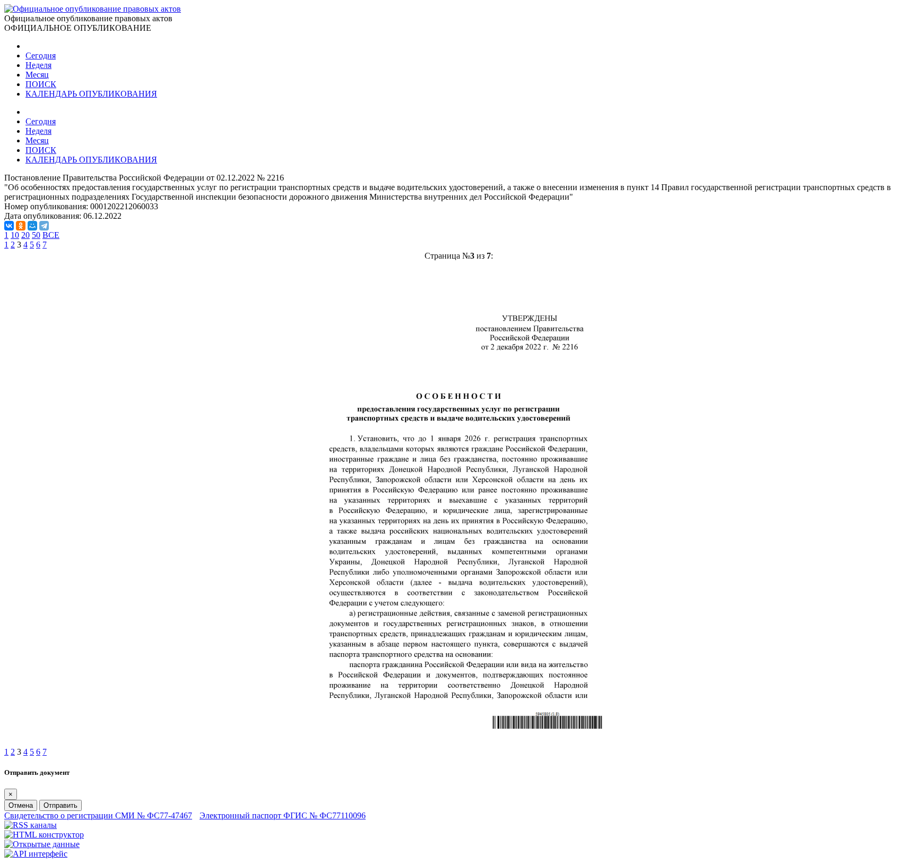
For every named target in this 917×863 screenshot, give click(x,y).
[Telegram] (44, 225)
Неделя (38, 65)
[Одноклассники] (20, 225)
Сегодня (40, 55)
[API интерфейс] (35, 853)
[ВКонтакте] (9, 225)
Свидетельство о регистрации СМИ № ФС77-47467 (98, 815)
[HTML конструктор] (44, 834)
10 (15, 235)
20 (25, 235)
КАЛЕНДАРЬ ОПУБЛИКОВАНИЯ (91, 93)
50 (36, 235)
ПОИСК (40, 84)
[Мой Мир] (32, 225)
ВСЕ (50, 235)
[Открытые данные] (42, 844)
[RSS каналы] (30, 825)
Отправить (60, 805)
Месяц (37, 74)
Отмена (20, 805)
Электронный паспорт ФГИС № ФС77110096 (283, 815)
